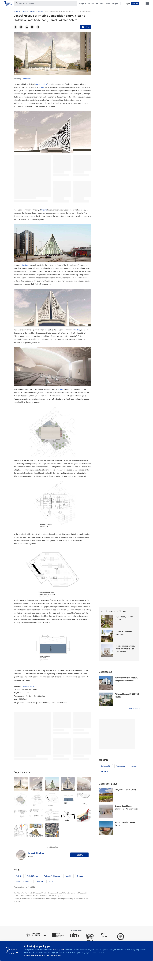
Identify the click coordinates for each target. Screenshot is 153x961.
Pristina (41, 87)
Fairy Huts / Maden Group (125, 789)
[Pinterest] (38, 27)
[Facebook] (15, 27)
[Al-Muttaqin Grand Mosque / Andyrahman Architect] (106, 683)
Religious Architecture (52, 876)
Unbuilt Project (32, 876)
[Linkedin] (26, 27)
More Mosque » (133, 708)
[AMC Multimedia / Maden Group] (106, 828)
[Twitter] (21, 27)
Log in (127, 3)
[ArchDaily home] (8, 3)
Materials (134, 766)
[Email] (32, 27)
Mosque (80, 876)
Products (100, 3)
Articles (91, 3)
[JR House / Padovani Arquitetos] (107, 636)
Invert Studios (41, 84)
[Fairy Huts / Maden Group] (106, 795)
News (108, 3)
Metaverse (104, 771)
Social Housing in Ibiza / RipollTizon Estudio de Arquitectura (125, 649)
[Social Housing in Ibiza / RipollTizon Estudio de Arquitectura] (107, 650)
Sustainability (106, 766)
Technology (120, 766)
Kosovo (51, 881)
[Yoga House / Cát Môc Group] (107, 621)
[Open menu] (147, 3)
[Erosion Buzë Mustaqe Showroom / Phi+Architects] (106, 811)
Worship (68, 876)
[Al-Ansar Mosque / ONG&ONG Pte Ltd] (106, 699)
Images (115, 3)
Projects (82, 3)
